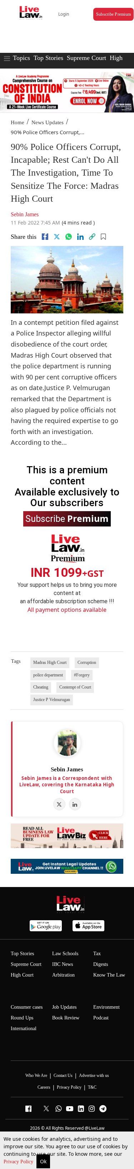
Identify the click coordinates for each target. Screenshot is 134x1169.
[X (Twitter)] (59, 804)
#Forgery (82, 674)
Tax (97, 953)
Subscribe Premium (113, 14)
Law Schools (65, 953)
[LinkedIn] (75, 804)
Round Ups (22, 1018)
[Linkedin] (80, 236)
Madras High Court (49, 662)
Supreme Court (86, 57)
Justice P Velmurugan (51, 699)
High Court (22, 975)
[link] (92, 236)
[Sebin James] (67, 743)
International (23, 1028)
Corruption (87, 662)
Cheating (40, 687)
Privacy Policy (19, 1161)
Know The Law (109, 975)
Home (17, 122)
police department (48, 674)
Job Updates (64, 1007)
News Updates (47, 122)
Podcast (101, 1018)
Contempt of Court (75, 687)
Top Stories (48, 57)
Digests (100, 964)
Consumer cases (27, 1007)
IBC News (62, 964)
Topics (21, 57)
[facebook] (45, 236)
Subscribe (67, 518)
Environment (106, 1007)
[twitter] (57, 236)
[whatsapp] (68, 236)
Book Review (65, 1018)
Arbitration (63, 975)
